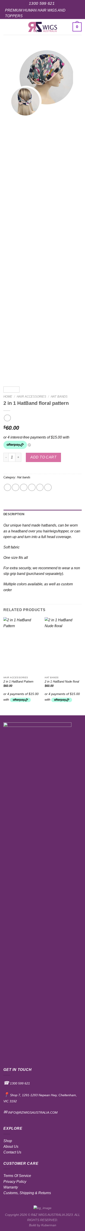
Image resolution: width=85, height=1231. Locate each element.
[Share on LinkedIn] (48, 487)
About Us (10, 1146)
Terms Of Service (17, 1176)
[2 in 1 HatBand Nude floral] (63, 645)
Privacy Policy (14, 1182)
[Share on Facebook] (15, 487)
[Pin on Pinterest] (40, 487)
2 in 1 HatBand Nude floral (62, 681)
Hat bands (59, 396)
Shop (7, 1141)
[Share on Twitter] (23, 487)
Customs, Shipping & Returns (27, 1193)
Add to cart (43, 457)
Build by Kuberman (42, 1225)
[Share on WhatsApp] (7, 487)
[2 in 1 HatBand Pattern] (21, 645)
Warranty (10, 1187)
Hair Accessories (31, 396)
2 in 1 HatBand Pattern (18, 681)
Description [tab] (13, 514)
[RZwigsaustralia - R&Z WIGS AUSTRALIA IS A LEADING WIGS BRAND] (42, 27)
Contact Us (12, 1152)
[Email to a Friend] (32, 487)
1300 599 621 (19, 1083)
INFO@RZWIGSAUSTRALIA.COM (32, 1112)
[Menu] (6, 26)
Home (7, 396)
